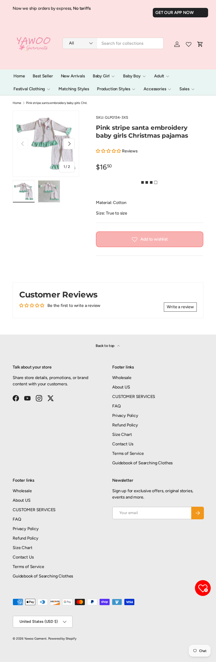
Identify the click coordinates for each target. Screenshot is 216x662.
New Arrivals (73, 75)
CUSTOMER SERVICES (133, 396)
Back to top (105, 346)
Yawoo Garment (35, 638)
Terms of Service (128, 453)
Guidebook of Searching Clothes (142, 462)
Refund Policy (125, 424)
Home (19, 75)
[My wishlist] (188, 44)
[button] (109, 150)
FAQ (116, 406)
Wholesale (121, 377)
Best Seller (43, 75)
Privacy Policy (125, 415)
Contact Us (122, 443)
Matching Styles (73, 88)
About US (121, 387)
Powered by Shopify (62, 638)
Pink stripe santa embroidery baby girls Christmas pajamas (57, 102)
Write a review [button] (180, 306)
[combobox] (113, 43)
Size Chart (122, 434)
